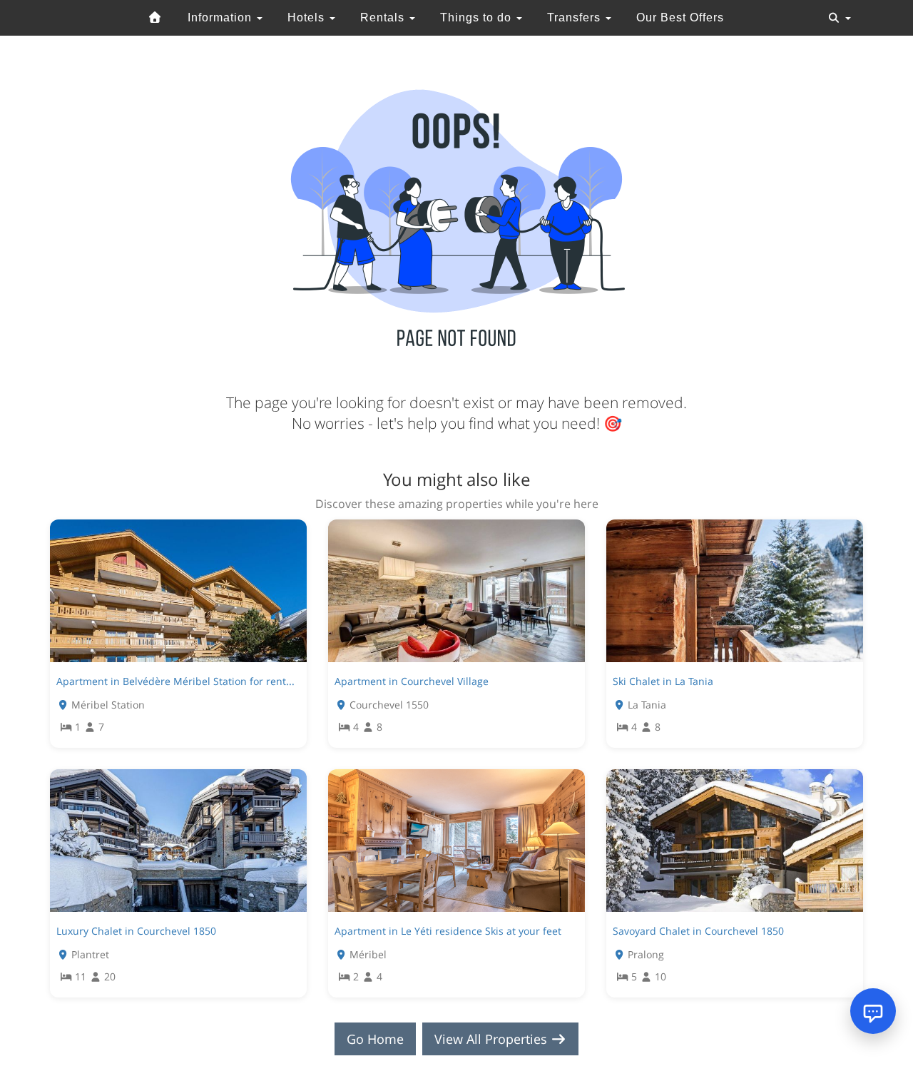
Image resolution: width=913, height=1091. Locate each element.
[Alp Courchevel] (155, 18)
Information (221, 17)
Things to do (477, 17)
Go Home (375, 1038)
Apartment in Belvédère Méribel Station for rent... (175, 681)
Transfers (575, 17)
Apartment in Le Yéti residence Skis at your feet (448, 931)
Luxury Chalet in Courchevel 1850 (136, 931)
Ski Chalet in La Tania (663, 681)
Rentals (384, 17)
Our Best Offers (680, 17)
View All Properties (492, 1038)
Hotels (307, 17)
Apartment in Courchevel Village (412, 681)
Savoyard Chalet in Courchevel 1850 (698, 931)
